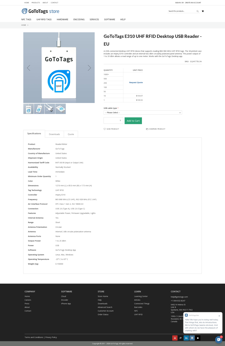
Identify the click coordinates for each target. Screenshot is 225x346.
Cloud (63, 296)
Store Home (103, 296)
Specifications (34, 133)
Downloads (54, 134)
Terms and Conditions (34, 337)
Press (27, 303)
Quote (71, 134)
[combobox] (183, 11)
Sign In (178, 3)
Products (36, 3)
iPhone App (66, 303)
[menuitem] (27, 19)
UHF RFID (138, 314)
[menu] (112, 19)
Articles (137, 300)
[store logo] (40, 11)
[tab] (112, 19)
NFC (136, 311)
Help (100, 300)
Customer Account (106, 311)
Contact (54, 3)
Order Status (103, 314)
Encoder (64, 300)
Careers (28, 300)
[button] (28, 67)
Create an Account (193, 3)
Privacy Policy (51, 337)
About (45, 3)
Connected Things (141, 303)
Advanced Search (105, 307)
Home (26, 3)
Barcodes (138, 307)
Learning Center (141, 296)
